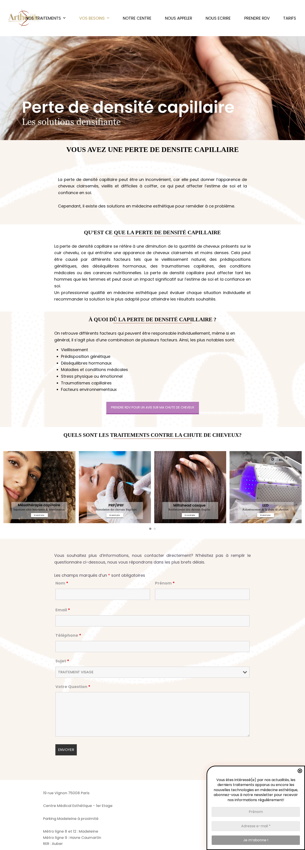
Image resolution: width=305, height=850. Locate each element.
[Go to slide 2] (155, 529)
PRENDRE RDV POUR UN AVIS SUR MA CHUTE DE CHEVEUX (152, 407)
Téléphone (68, 635)
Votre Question (72, 686)
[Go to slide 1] (150, 529)
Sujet (62, 661)
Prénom (165, 583)
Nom (61, 583)
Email (62, 610)
